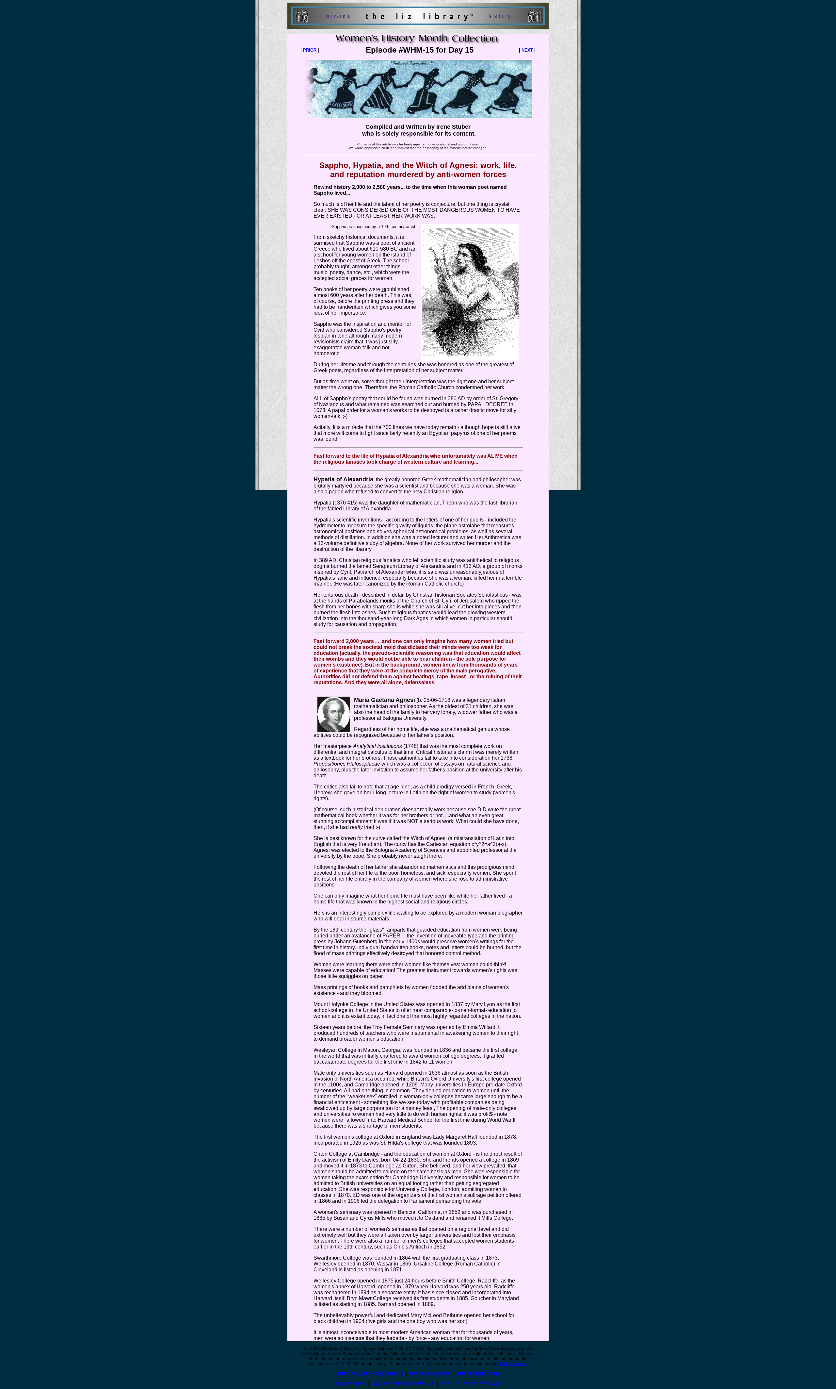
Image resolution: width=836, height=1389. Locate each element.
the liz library (512, 1363)
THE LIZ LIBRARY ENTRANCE (471, 1383)
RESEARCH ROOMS (430, 1373)
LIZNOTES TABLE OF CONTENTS (369, 1373)
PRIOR (309, 50)
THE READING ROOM (479, 1373)
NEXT (527, 50)
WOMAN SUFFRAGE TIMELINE (403, 1383)
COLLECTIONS (350, 1383)
